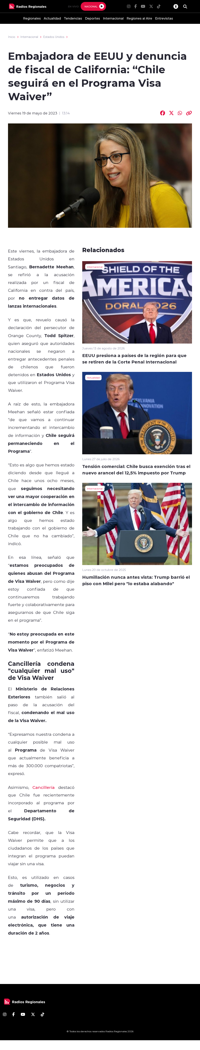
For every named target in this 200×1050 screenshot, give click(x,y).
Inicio (11, 37)
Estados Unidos (53, 37)
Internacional (113, 18)
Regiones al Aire (139, 18)
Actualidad (52, 18)
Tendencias (73, 18)
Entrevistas (164, 18)
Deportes (92, 18)
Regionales (32, 18)
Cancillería (43, 787)
